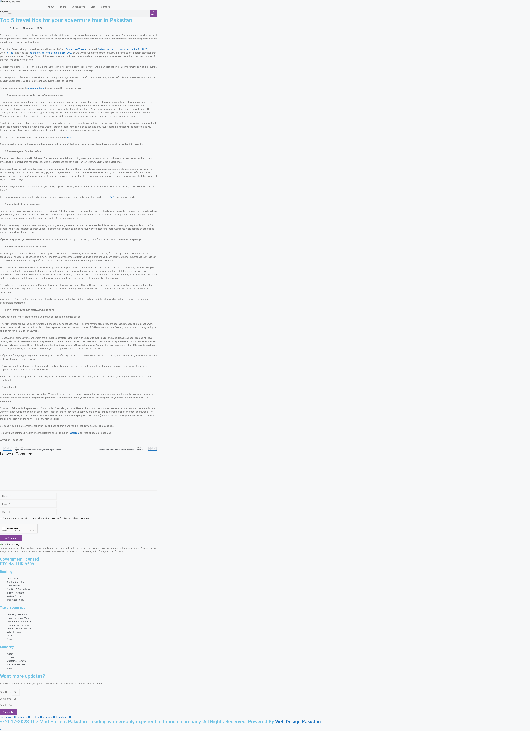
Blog (93, 6)
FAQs (113, 197)
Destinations (78, 6)
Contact (105, 6)
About (51, 6)
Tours (63, 6)
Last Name (6, 698)
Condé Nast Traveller (76, 49)
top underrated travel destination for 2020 (50, 52)
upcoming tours (36, 88)
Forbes (9, 52)
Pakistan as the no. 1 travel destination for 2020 (122, 49)
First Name (6, 692)
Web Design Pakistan (298, 722)
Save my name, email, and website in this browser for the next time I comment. (47, 518)
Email (3, 705)
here (69, 137)
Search (4, 11)
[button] (1, 729)
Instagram (74, 432)
